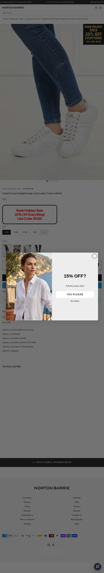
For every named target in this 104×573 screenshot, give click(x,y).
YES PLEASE (75, 294)
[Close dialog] (94, 256)
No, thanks (75, 301)
